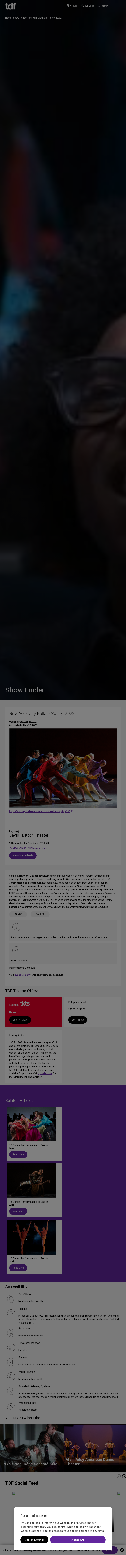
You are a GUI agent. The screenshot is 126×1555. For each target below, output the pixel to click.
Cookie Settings (34, 1539)
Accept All (77, 1539)
